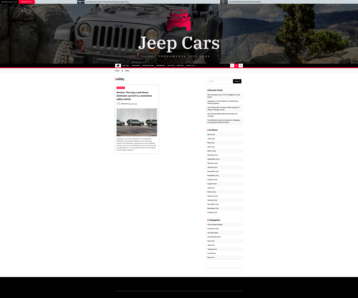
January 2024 (212, 167)
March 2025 (211, 151)
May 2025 (210, 143)
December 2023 (213, 171)
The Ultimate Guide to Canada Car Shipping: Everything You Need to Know (236, 2)
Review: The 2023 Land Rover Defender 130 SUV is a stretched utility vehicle (134, 96)
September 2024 (213, 159)
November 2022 (213, 208)
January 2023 (212, 200)
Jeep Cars (125, 65)
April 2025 (211, 147)
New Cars (180, 65)
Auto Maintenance (214, 237)
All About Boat (212, 233)
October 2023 (212, 180)
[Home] (118, 65)
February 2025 (212, 155)
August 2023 (212, 184)
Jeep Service (160, 65)
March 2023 (211, 192)
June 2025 (211, 138)
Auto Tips (170, 65)
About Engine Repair (215, 224)
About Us (189, 65)
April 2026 (211, 134)
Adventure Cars (148, 65)
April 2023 (211, 188)
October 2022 (212, 212)
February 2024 (212, 163)
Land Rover (136, 65)
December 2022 (213, 204)
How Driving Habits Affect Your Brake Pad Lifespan (85, 2)
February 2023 (212, 196)
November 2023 (213, 175)
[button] (232, 65)
